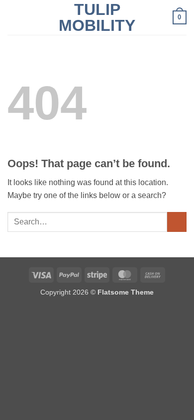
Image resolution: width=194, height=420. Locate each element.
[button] (13, 17)
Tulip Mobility (97, 17)
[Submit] (177, 221)
